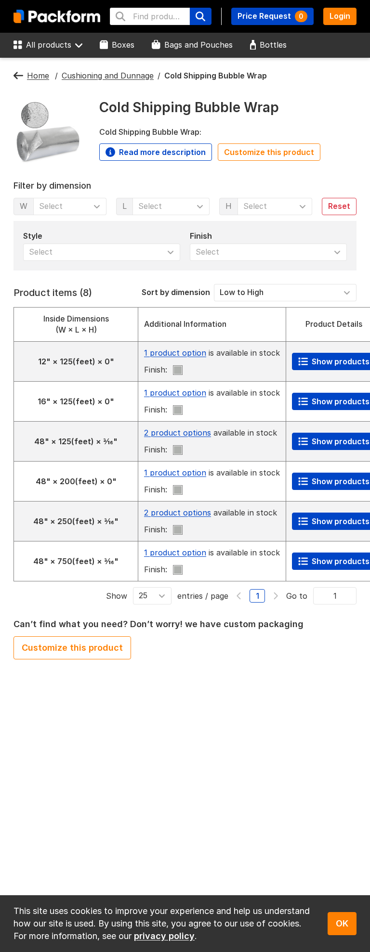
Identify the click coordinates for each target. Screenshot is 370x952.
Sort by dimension (176, 292)
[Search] (200, 16)
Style (32, 235)
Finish (201, 235)
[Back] (18, 75)
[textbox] (158, 16)
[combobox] (150, 16)
